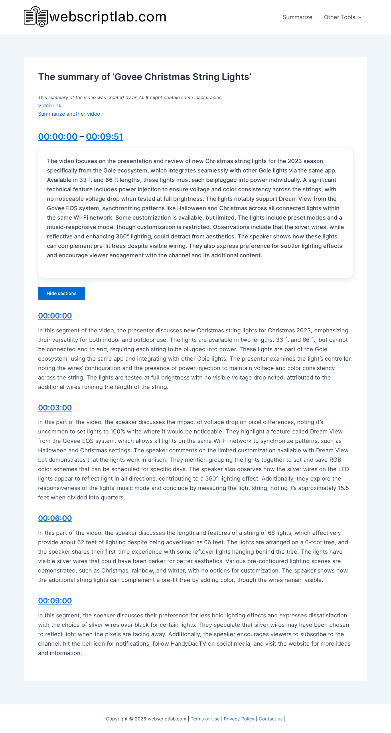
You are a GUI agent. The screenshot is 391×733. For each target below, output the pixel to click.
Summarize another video (69, 114)
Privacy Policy (239, 719)
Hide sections (62, 293)
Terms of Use (205, 719)
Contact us (271, 719)
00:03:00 (55, 407)
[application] (358, 17)
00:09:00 (55, 600)
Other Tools (339, 17)
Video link (50, 106)
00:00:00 (58, 136)
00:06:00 (55, 518)
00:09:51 (104, 136)
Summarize (298, 17)
